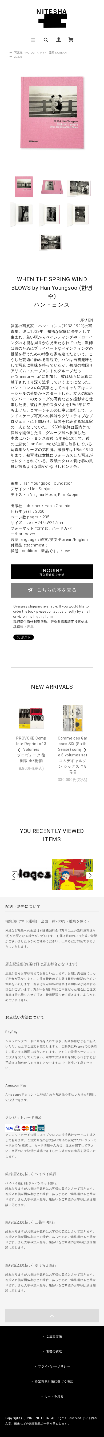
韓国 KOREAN (58, 52)
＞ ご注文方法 (52, 1336)
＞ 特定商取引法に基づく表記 (52, 1381)
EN (90, 320)
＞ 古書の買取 (52, 1351)
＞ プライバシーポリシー (52, 1366)
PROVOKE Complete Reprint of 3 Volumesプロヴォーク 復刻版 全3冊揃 (31, 749)
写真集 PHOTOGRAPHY (29, 52)
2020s (18, 56)
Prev (19, 749)
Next (84, 749)
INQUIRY (51, 571)
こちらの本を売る (57, 589)
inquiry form (43, 616)
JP (82, 320)
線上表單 (27, 627)
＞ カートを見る (52, 1396)
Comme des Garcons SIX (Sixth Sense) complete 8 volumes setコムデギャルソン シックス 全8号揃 (72, 755)
